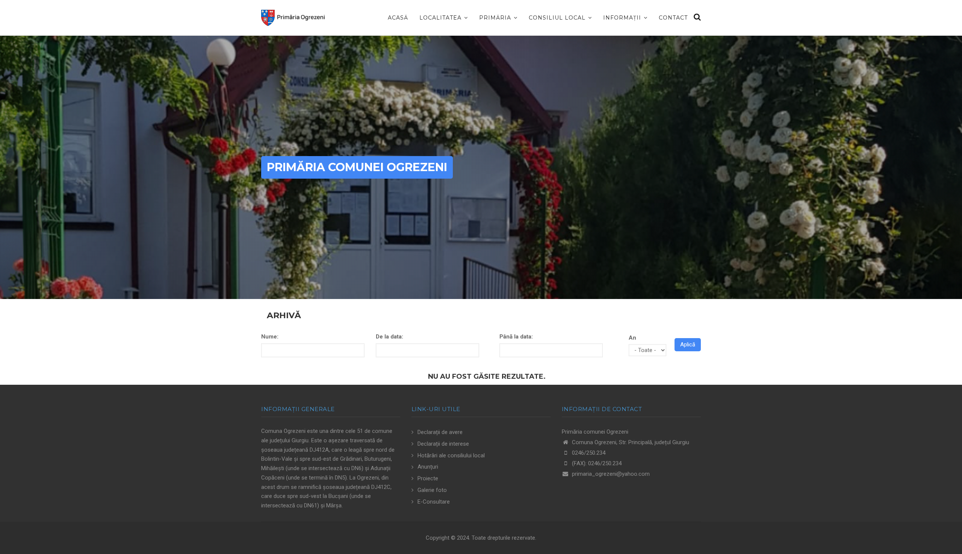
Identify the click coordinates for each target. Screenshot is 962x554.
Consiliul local (558, 17)
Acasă (398, 17)
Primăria (496, 17)
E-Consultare (433, 501)
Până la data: (516, 336)
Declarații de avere (440, 432)
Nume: (269, 336)
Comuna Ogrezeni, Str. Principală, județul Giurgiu (629, 442)
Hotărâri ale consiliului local (451, 455)
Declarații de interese (443, 443)
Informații (623, 17)
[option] (481, 167)
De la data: (389, 336)
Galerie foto (432, 490)
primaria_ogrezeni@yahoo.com (611, 474)
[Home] (293, 15)
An (632, 337)
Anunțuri (427, 466)
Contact (673, 17)
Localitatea (441, 17)
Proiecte (427, 478)
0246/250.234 (588, 452)
